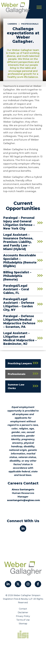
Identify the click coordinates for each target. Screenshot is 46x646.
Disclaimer (23, 612)
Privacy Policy (23, 616)
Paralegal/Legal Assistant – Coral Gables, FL (16, 289)
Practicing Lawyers (20, 363)
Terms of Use (23, 620)
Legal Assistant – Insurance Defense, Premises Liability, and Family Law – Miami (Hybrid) (18, 242)
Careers (12, 24)
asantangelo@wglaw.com (23, 500)
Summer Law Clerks (16, 386)
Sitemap (23, 623)
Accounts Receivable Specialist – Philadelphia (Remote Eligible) (20, 261)
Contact (23, 609)
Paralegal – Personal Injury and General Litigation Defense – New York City (19, 223)
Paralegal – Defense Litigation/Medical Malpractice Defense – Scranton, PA (19, 321)
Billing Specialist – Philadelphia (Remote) (17, 276)
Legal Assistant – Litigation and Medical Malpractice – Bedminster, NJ (20, 338)
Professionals (29, 24)
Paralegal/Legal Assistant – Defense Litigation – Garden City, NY (18, 304)
